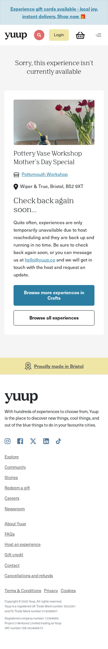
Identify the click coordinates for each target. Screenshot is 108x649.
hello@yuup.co (40, 259)
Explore (12, 457)
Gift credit (14, 554)
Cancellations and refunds (29, 575)
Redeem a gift (17, 488)
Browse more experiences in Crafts (54, 295)
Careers (12, 498)
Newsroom (15, 508)
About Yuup (15, 523)
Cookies (68, 590)
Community (15, 467)
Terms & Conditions (23, 590)
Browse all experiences (54, 317)
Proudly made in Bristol (59, 366)
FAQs (10, 534)
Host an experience (23, 544)
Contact (12, 565)
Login (59, 35)
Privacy (51, 590)
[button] (39, 35)
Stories (11, 477)
